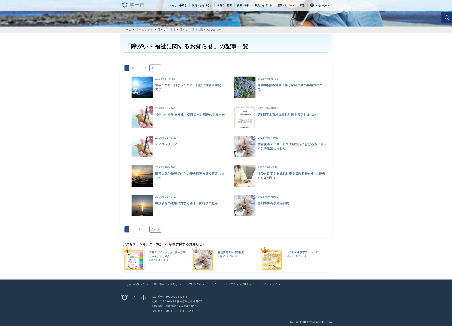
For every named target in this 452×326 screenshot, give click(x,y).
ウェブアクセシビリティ (237, 284)
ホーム (127, 29)
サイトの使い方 (135, 284)
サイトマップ (269, 284)
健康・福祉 (243, 5)
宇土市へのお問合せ (166, 284)
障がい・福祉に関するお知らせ (200, 29)
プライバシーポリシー (200, 284)
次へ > (155, 67)
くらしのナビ (145, 29)
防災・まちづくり (202, 5)
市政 (302, 5)
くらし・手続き (178, 5)
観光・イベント (263, 5)
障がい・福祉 (167, 29)
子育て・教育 (224, 5)
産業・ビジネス (286, 5)
